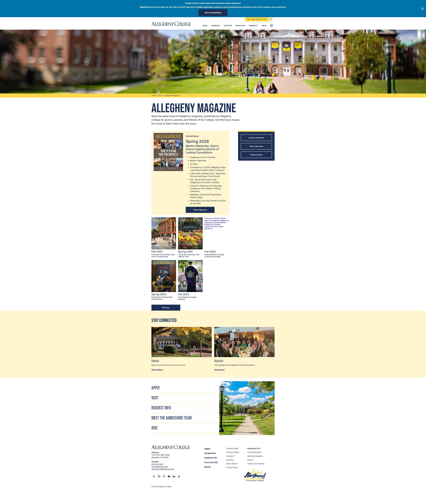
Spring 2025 (189, 254)
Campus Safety (232, 452)
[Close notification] (422, 8)
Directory (230, 460)
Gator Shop (231, 463)
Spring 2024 (161, 296)
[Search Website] (270, 19)
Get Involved (219, 370)
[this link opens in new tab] (181, 342)
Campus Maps (232, 448)
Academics (215, 25)
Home (153, 95)
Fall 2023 (187, 296)
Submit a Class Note (256, 138)
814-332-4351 (157, 464)
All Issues (166, 308)
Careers (229, 456)
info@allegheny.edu (159, 466)
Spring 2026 (202, 146)
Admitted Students (255, 456)
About (264, 25)
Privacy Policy (232, 467)
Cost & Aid (228, 25)
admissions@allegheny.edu (162, 469)
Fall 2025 (163, 254)
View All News (157, 370)
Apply (205, 25)
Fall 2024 (214, 254)
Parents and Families (256, 463)
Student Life (240, 25)
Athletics (252, 25)
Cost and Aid (211, 462)
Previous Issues (256, 155)
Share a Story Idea (256, 146)
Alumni (250, 460)
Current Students (254, 452)
